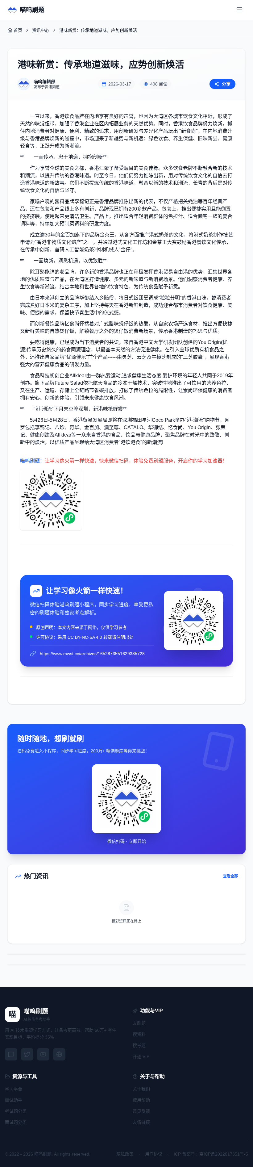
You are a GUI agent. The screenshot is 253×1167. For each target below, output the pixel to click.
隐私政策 (125, 1154)
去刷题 (139, 1023)
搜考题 (139, 1045)
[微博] (27, 1054)
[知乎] (59, 1054)
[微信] (11, 1054)
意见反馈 (141, 1111)
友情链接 (141, 1122)
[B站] (43, 1054)
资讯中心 (40, 30)
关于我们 (141, 1088)
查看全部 (230, 876)
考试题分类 (16, 1111)
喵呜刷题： (32, 460)
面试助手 (13, 1100)
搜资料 (139, 1034)
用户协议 (153, 1154)
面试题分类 (16, 1122)
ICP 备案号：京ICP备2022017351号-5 (211, 1154)
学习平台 (13, 1088)
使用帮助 (141, 1100)
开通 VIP (141, 1056)
